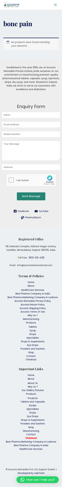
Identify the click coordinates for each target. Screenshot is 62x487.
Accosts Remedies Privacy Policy (32, 301)
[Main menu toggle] (55, 5)
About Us (33, 383)
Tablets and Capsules (33, 401)
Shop (31, 352)
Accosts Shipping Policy (33, 308)
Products (31, 322)
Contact (31, 356)
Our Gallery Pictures (33, 390)
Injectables (33, 337)
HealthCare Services (32, 290)
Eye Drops (32, 345)
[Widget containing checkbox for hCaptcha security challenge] (31, 180)
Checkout (31, 359)
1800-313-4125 (36, 257)
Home (31, 282)
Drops (32, 334)
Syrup (33, 330)
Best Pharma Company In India (33, 293)
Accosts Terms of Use (33, 311)
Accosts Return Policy (33, 304)
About (31, 285)
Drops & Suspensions (32, 341)
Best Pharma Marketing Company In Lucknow (33, 297)
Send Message (31, 196)
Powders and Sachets (33, 348)
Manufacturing (31, 319)
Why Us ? (33, 315)
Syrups (32, 405)
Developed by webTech (31, 473)
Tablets (32, 326)
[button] (38, 479)
